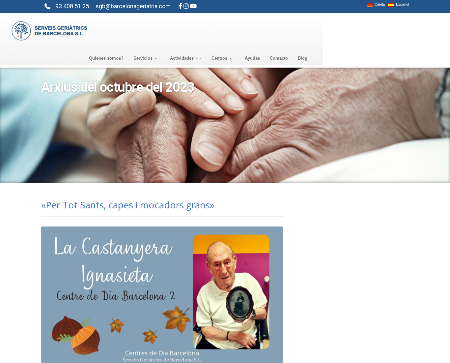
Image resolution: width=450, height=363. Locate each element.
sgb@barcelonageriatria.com (133, 6)
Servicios (143, 58)
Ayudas (252, 58)
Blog (302, 58)
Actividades (182, 58)
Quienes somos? (106, 58)
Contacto (279, 58)
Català (379, 4)
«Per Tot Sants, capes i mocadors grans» (127, 204)
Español (401, 4)
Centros (220, 58)
